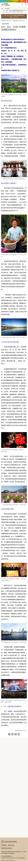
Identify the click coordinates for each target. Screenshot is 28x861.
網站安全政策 (11, 845)
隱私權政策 (4, 845)
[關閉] (26, 1)
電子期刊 (7, 8)
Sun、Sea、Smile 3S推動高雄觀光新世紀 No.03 (14, 10)
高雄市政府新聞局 (9, 841)
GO (19, 1)
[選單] (26, 4)
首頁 (2, 8)
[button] (22, 4)
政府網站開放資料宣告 (6, 848)
